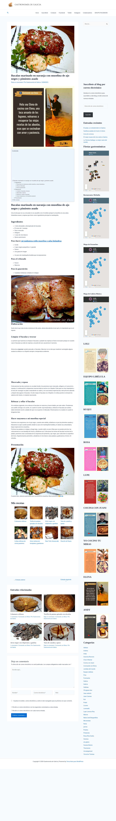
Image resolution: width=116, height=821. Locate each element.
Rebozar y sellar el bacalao (23, 194)
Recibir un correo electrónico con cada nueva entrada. (29, 710)
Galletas (85, 687)
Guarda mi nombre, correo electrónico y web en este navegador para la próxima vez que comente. (42, 701)
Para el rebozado (21, 185)
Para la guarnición (21, 187)
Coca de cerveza (88, 134)
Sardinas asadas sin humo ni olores (94, 131)
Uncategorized (87, 751)
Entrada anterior (19, 580)
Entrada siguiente (66, 580)
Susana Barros (87, 745)
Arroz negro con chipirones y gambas (23, 643)
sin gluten (86, 742)
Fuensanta (86, 678)
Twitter (70, 13)
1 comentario (13, 616)
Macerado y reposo (21, 192)
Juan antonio (87, 693)
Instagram (77, 13)
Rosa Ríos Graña (88, 736)
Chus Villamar (87, 660)
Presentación (18, 198)
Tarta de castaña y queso (52, 643)
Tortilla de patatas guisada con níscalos (57, 614)
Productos (86, 733)
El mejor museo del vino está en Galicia (95, 137)
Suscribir (88, 114)
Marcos (85, 714)
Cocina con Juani (88, 663)
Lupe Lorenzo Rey (89, 711)
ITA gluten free (87, 690)
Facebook (62, 13)
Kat (84, 699)
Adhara (85, 647)
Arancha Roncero (88, 656)
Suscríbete (45, 13)
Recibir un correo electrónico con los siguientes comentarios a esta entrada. (35, 707)
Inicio (37, 13)
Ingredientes (18, 182)
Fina (84, 675)
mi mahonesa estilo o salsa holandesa (41, 241)
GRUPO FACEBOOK (101, 13)
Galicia (85, 681)
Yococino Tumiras (88, 754)
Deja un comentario (17, 82)
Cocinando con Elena (24, 616)
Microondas (87, 720)
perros (85, 727)
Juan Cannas (87, 696)
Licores (85, 705)
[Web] (64, 693)
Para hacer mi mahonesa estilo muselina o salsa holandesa (30, 184)
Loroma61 (86, 708)
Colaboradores (87, 13)
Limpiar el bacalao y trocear (23, 191)
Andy (85, 653)
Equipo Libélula (88, 672)
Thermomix (86, 748)
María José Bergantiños (90, 717)
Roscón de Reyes (66, 541)
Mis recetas (16, 200)
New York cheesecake (52, 541)
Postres (85, 730)
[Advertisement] (42, 164)
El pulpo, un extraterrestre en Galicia (94, 128)
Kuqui (85, 702)
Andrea (85, 650)
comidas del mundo (89, 669)
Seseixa (85, 739)
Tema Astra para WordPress (74, 761)
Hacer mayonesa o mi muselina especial (26, 196)
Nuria (85, 723)
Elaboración (18, 189)
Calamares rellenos (20, 521)
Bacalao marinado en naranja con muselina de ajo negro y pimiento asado (33, 180)
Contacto (53, 13)
